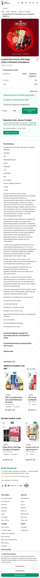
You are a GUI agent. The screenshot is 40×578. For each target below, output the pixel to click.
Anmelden (24, 527)
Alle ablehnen (20, 571)
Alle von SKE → (31, 369)
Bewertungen (25, 514)
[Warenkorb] (29, 2)
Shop (7, 11)
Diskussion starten (11, 133)
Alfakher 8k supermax (8, 533)
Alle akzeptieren (20, 575)
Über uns (23, 511)
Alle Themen (5, 527)
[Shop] (22, 2)
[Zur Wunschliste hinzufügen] (37, 59)
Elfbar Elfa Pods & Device (9, 540)
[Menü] (37, 2)
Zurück (5, 8)
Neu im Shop (5, 520)
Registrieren (24, 530)
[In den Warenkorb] (6, 377)
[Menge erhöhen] (19, 111)
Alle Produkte (5, 501)
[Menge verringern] (10, 111)
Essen (3, 514)
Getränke (4, 511)
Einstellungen (20, 566)
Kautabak (4, 508)
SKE (36, 80)
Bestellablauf (25, 498)
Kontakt (23, 508)
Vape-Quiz (24, 520)
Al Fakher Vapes (6, 530)
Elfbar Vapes (5, 543)
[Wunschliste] (26, 2)
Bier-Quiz (24, 517)
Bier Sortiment (5, 536)
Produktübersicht (6, 498)
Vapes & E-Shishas (25, 11)
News (22, 501)
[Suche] (18, 2)
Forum (23, 504)
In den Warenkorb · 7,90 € (30, 111)
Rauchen (14, 11)
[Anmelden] (33, 2)
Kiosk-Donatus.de (8, 468)
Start (2, 11)
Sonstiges (4, 517)
